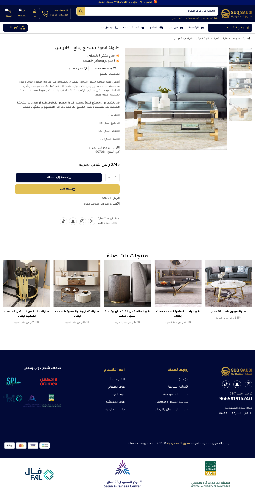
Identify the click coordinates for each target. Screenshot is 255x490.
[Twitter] (91, 221)
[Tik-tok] (63, 221)
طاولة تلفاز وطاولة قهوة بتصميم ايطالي (77, 314)
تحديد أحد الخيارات (232, 284)
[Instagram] (82, 221)
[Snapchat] (73, 221)
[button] (34, 14)
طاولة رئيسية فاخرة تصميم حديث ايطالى (178, 314)
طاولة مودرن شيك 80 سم (228, 311)
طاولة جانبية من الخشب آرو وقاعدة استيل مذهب (127, 314)
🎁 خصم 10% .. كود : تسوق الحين (127, 2)
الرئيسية (247, 38)
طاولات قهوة (221, 38)
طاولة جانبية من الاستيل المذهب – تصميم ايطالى (26, 314)
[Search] (81, 11)
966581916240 (59, 15)
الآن (100, 223)
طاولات (235, 38)
